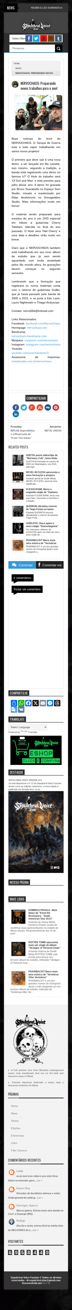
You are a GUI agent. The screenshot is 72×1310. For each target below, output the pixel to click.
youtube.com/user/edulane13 (30, 352)
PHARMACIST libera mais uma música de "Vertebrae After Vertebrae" (43, 974)
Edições (15, 1128)
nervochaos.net (37, 327)
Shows (15, 1120)
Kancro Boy (23, 1188)
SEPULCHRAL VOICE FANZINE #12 (25, 780)
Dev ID (46, 1283)
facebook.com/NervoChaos (43, 323)
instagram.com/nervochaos (43, 344)
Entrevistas (17, 1135)
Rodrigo (20, 1220)
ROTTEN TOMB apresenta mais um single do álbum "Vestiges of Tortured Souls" (44, 945)
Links (14, 1143)
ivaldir (19, 1171)
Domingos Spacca (27, 1205)
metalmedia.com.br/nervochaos (32, 361)
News (18, 68)
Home (14, 1106)
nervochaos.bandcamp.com (29, 336)
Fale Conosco (19, 1150)
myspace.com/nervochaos (41, 340)
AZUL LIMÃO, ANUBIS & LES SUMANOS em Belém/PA (37, 7)
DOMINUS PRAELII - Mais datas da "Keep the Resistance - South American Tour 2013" (42, 914)
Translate (32, 732)
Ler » (40, 1180)
